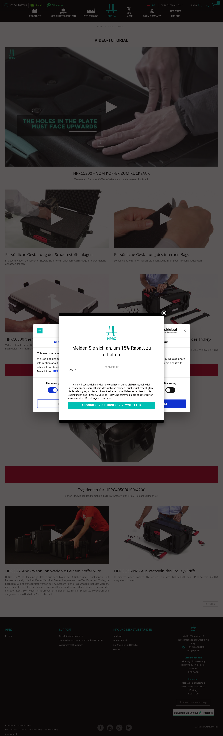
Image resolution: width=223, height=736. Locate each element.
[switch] (170, 390)
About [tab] (164, 342)
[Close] (164, 313)
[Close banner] (185, 330)
